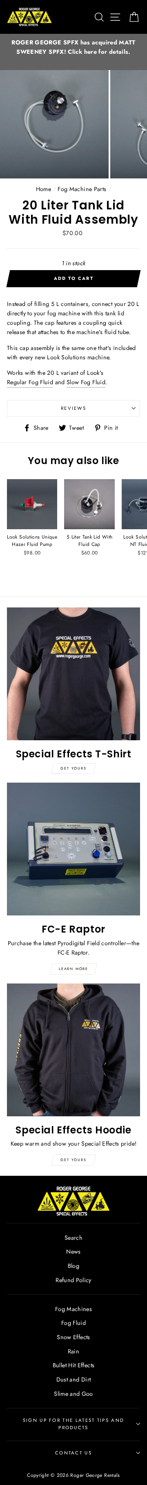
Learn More (73, 968)
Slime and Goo (73, 1394)
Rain (73, 1351)
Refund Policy (73, 1280)
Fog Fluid (73, 1323)
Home (43, 189)
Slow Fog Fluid (86, 382)
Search (73, 1238)
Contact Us (73, 1453)
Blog (73, 1266)
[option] (73, 47)
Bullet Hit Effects (74, 1365)
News (73, 1251)
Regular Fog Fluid (30, 382)
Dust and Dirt (73, 1379)
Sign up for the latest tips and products (74, 1424)
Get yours (73, 768)
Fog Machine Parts (82, 189)
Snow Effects (73, 1337)
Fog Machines (73, 1309)
